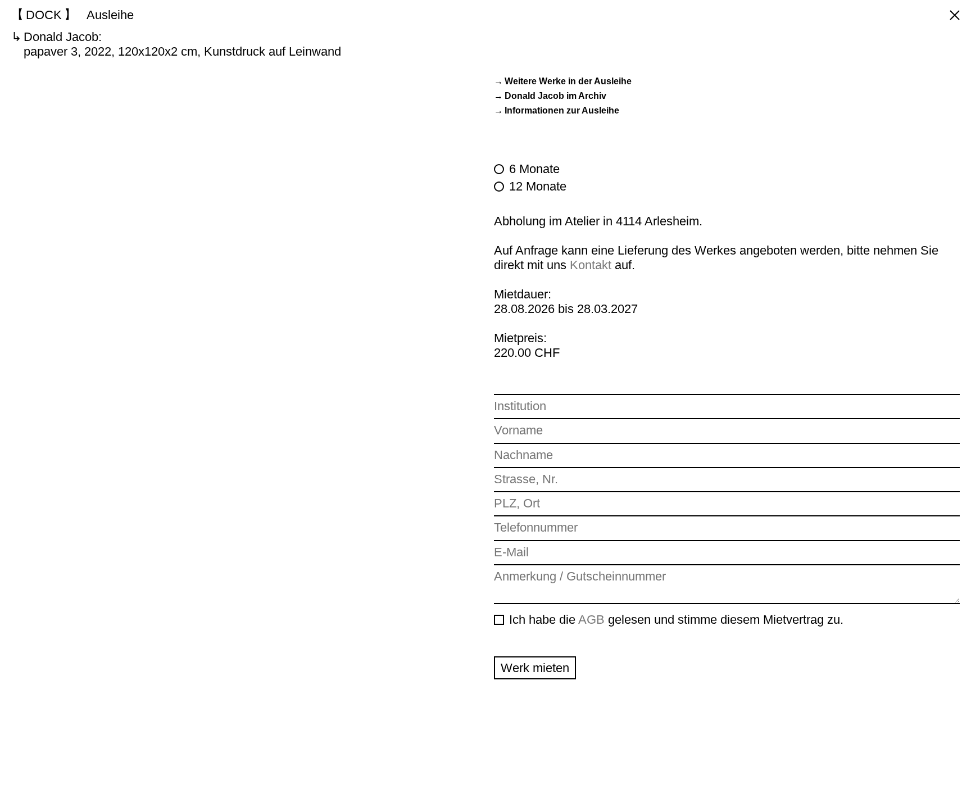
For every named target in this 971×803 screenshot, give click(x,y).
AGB (591, 620)
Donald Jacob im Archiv (555, 96)
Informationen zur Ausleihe (562, 110)
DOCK (43, 15)
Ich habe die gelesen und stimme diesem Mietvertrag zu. (676, 620)
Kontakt (590, 265)
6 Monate (534, 169)
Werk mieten (535, 668)
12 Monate (537, 186)
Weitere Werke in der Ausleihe (568, 81)
